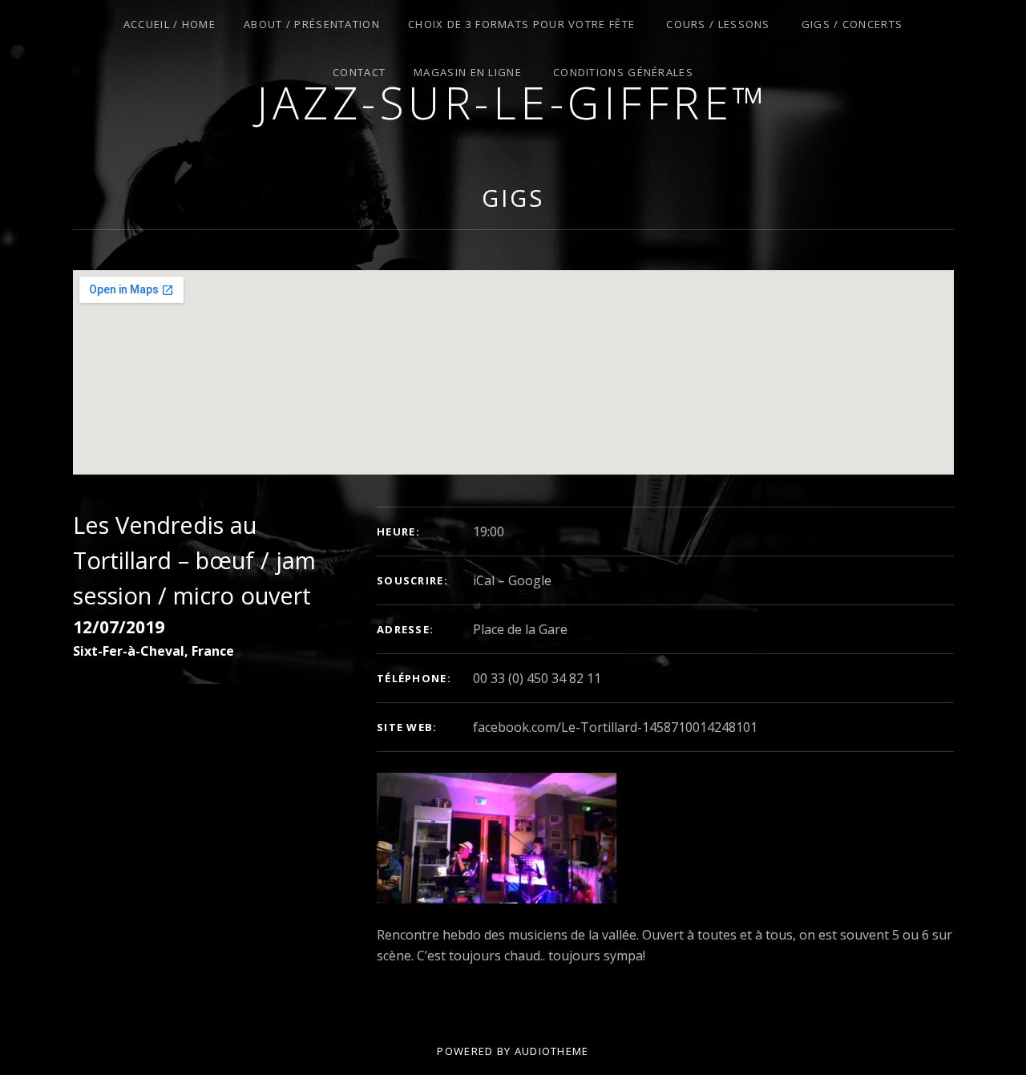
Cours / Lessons (718, 24)
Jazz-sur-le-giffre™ (513, 102)
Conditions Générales (623, 72)
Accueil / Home (169, 24)
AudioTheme (552, 1051)
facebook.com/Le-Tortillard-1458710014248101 (615, 727)
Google (529, 580)
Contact (359, 72)
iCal (484, 580)
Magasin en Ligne (468, 72)
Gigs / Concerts (852, 24)
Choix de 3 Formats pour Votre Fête (521, 24)
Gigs (513, 197)
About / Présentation (312, 24)
